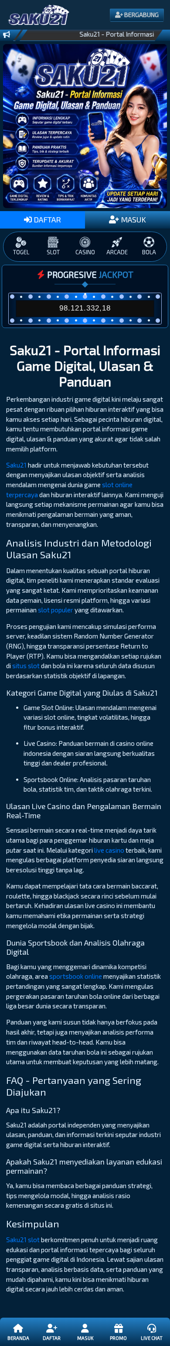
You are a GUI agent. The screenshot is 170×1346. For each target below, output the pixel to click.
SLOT (53, 252)
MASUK (132, 219)
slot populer (55, 610)
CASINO (85, 252)
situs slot (26, 666)
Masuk (85, 1338)
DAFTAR (46, 219)
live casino (109, 850)
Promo (118, 1338)
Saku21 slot (23, 1240)
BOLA (149, 252)
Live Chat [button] (152, 1338)
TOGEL (21, 252)
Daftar (52, 1338)
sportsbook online (75, 976)
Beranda (18, 1338)
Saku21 (16, 465)
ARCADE (117, 252)
